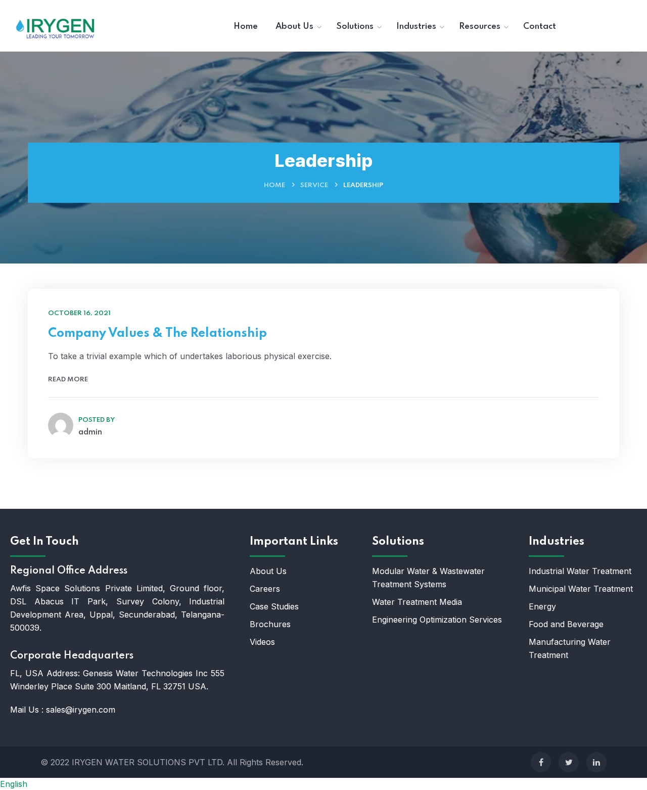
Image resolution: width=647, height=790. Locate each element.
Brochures (270, 624)
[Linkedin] (596, 762)
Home (274, 185)
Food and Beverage (566, 624)
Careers (265, 589)
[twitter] (569, 762)
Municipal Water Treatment (581, 589)
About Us (268, 571)
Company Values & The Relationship (157, 333)
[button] (323, 784)
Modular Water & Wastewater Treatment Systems (428, 577)
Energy (544, 606)
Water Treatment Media (417, 602)
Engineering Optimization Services (437, 620)
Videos (262, 642)
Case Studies (274, 606)
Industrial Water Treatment (580, 571)
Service (314, 185)
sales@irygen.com (80, 710)
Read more (68, 379)
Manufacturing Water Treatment (570, 648)
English (13, 784)
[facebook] (541, 762)
